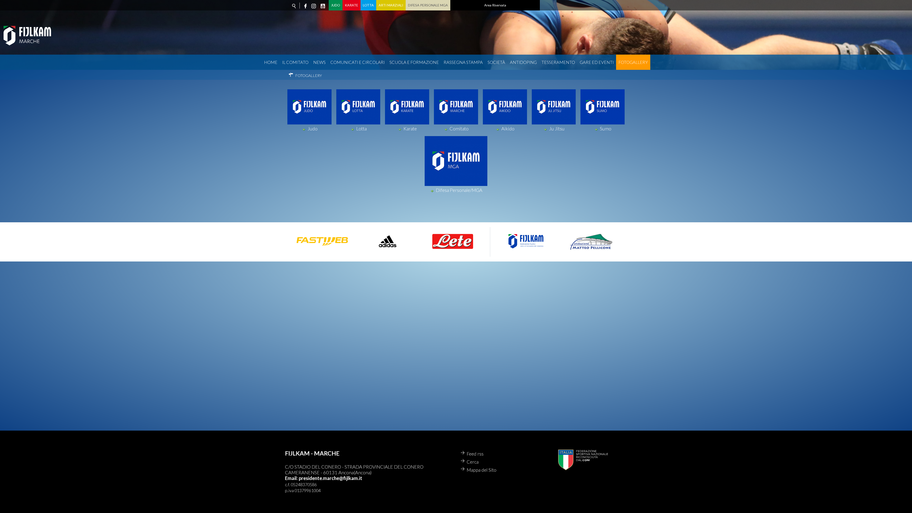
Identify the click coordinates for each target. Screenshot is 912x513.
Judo (335, 5)
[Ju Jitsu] (554, 123)
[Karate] (408, 123)
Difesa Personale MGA (428, 5)
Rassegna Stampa (463, 62)
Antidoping (523, 62)
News (319, 62)
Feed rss (475, 453)
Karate (351, 5)
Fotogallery (633, 62)
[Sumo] (603, 123)
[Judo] (310, 123)
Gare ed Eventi (597, 62)
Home (270, 62)
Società (496, 62)
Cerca (473, 462)
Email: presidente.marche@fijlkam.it (323, 478)
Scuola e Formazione (414, 62)
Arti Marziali (391, 5)
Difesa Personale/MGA (459, 190)
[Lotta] (359, 123)
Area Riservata (495, 5)
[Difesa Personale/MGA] (457, 184)
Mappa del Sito (481, 470)
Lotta (368, 5)
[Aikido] (505, 123)
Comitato (459, 128)
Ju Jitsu (557, 128)
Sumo (605, 128)
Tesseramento (558, 62)
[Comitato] (457, 123)
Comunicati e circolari (357, 62)
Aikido (507, 128)
